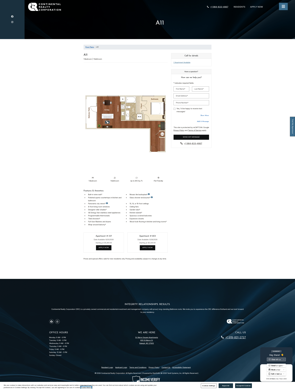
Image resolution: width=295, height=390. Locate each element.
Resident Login (107, 367)
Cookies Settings (208, 386)
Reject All (225, 386)
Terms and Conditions (137, 367)
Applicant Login (121, 367)
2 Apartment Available (182, 62)
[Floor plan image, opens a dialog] (126, 120)
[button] (149, 195)
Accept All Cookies (243, 386)
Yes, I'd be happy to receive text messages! (189, 110)
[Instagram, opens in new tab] (12, 22)
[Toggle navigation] (283, 6)
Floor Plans (89, 47)
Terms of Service (195, 130)
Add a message (203, 121)
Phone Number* (182, 103)
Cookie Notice (86, 387)
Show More (205, 115)
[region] (147, 386)
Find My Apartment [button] (293, 127)
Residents (241, 6)
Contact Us (166, 367)
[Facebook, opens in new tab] (12, 16)
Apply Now (257, 6)
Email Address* (182, 96)
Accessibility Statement (181, 367)
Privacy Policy (179, 130)
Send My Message (191, 137)
